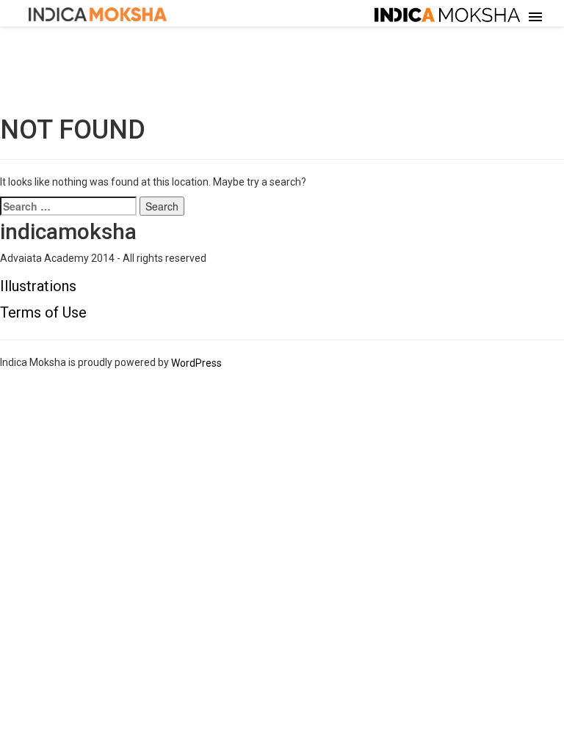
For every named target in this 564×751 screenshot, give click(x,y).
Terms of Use (43, 312)
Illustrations (38, 286)
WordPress (196, 363)
